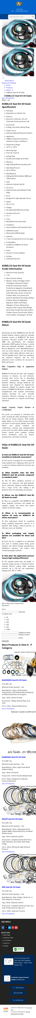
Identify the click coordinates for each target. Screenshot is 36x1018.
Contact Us (6, 943)
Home (8, 85)
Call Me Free (19, 1000)
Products (9, 88)
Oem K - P (9, 90)
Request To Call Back (9, 83)
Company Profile (8, 938)
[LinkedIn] (9, 928)
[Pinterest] (12, 928)
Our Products (7, 940)
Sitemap (5, 946)
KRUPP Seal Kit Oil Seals (12, 819)
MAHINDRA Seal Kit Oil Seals (14, 680)
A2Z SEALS (19, 10)
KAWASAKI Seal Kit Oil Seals (14, 757)
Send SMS (19, 993)
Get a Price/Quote (8, 98)
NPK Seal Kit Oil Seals (11, 887)
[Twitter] (6, 928)
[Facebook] (2, 928)
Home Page (6, 935)
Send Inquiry (8, 81)
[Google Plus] (16, 928)
